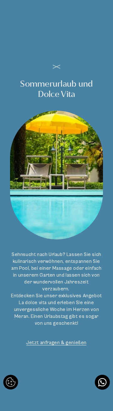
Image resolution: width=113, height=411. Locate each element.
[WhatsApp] (102, 382)
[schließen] (56, 67)
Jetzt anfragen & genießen (56, 342)
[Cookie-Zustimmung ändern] (10, 382)
